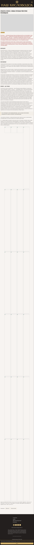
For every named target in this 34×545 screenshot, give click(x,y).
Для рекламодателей (17, 520)
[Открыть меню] (31, 2)
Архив (14, 519)
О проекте (15, 517)
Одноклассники (13, 508)
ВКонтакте (7, 508)
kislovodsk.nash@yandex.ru (17, 527)
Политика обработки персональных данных (17, 536)
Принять (17, 543)
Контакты (15, 522)
